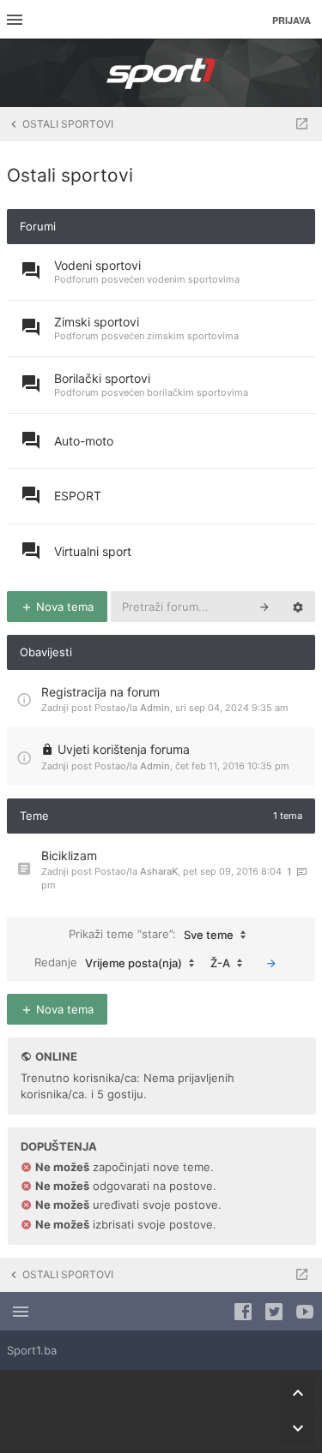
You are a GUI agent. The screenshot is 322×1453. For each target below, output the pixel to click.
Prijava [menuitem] (291, 20)
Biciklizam (69, 855)
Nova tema (63, 606)
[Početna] (161, 72)
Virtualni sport (92, 551)
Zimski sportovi (96, 321)
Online (56, 1056)
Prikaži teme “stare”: (151, 934)
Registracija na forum (100, 692)
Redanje (108, 962)
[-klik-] (271, 963)
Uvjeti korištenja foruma (124, 749)
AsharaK (159, 871)
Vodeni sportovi (97, 265)
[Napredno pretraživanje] (298, 606)
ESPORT (77, 495)
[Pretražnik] (264, 606)
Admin (155, 708)
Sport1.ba (32, 1350)
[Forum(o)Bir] (302, 124)
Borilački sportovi (102, 378)
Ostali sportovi (70, 175)
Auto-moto (83, 441)
